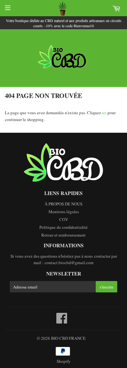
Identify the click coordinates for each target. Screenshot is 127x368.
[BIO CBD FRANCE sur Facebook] (62, 321)
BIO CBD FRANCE (68, 338)
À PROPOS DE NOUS (63, 204)
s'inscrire (106, 286)
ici (104, 113)
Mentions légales (64, 212)
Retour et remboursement (63, 235)
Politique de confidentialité (63, 227)
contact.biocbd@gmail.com (69, 262)
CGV (63, 219)
